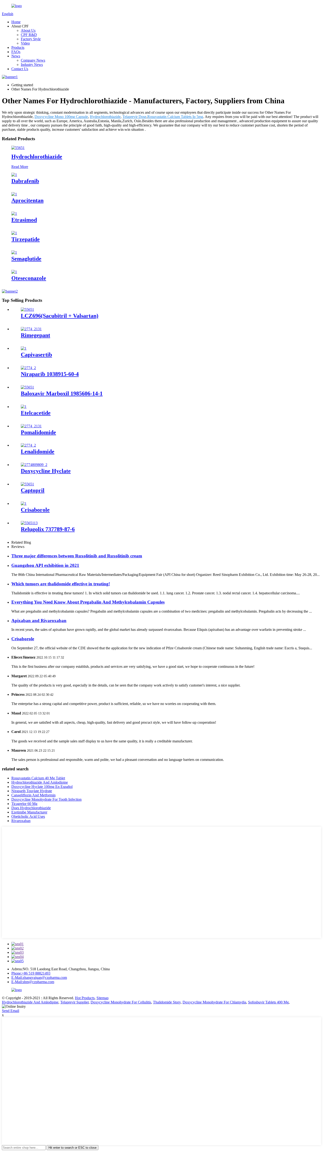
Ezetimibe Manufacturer (29, 812)
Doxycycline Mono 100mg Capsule (61, 117)
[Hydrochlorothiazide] (18, 148)
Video (25, 43)
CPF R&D (29, 35)
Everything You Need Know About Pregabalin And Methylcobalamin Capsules (88, 602)
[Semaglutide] (14, 252)
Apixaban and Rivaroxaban (38, 620)
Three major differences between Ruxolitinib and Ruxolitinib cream (76, 555)
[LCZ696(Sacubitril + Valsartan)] (27, 309)
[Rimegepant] (31, 329)
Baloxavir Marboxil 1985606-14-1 (62, 393)
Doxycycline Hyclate (46, 471)
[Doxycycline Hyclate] (34, 465)
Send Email (10, 1011)
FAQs (15, 52)
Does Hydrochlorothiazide (31, 808)
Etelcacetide (36, 413)
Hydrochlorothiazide (105, 117)
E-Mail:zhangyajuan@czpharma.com (39, 978)
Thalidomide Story (167, 1002)
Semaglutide (26, 259)
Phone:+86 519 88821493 (30, 973)
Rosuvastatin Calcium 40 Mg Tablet (38, 778)
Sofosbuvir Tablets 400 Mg (268, 1002)
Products (17, 47)
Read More (19, 167)
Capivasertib (36, 355)
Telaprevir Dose (134, 117)
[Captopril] (27, 484)
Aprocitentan (27, 200)
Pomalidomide (38, 432)
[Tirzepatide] (14, 233)
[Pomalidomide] (31, 426)
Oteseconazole (28, 278)
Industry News (32, 65)
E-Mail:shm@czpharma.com (32, 982)
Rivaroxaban (21, 821)
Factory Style (31, 39)
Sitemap (102, 998)
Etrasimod (24, 220)
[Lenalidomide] (28, 445)
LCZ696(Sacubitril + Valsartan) (59, 316)
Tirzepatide (25, 239)
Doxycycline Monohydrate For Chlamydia (214, 1002)
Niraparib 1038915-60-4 (50, 374)
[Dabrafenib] (14, 175)
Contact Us (19, 69)
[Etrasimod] (14, 214)
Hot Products (85, 998)
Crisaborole (35, 510)
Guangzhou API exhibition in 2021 (45, 565)
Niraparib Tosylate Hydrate (31, 791)
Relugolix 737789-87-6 (48, 529)
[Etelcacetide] (23, 407)
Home (16, 22)
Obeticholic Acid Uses (28, 816)
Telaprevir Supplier (74, 1002)
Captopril (32, 490)
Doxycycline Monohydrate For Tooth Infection (46, 799)
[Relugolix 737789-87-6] (29, 523)
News (15, 56)
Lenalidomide (37, 451)
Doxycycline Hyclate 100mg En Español (42, 787)
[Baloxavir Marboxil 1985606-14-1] (27, 387)
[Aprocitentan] (14, 194)
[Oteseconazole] (14, 272)
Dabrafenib (25, 181)
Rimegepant (35, 335)
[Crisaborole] (23, 503)
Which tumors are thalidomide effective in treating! (60, 583)
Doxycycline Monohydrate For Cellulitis (121, 1002)
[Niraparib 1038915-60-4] (28, 368)
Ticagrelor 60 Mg (24, 804)
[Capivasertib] (23, 348)
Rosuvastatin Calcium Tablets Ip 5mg (175, 117)
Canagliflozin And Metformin (33, 795)
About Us (28, 30)
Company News (33, 60)
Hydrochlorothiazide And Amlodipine (39, 782)
